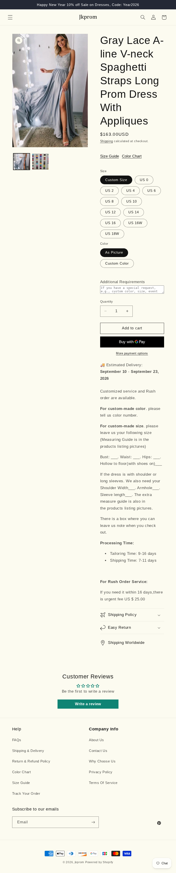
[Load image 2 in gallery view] (40, 161)
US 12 (110, 212)
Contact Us (98, 751)
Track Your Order (26, 793)
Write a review (88, 704)
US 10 (131, 201)
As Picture (114, 252)
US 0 (144, 180)
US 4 (130, 190)
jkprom (79, 862)
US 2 (109, 190)
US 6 (151, 190)
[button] (10, 17)
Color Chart (132, 156)
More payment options (132, 353)
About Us (96, 740)
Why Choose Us (102, 761)
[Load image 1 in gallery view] (21, 161)
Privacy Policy (101, 772)
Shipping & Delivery (28, 751)
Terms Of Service (103, 783)
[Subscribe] (93, 822)
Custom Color (117, 263)
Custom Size (116, 180)
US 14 (133, 212)
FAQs (17, 740)
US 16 (110, 223)
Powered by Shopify (99, 862)
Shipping (106, 141)
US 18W (112, 234)
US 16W (135, 223)
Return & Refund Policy (31, 761)
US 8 (109, 201)
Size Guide (109, 156)
